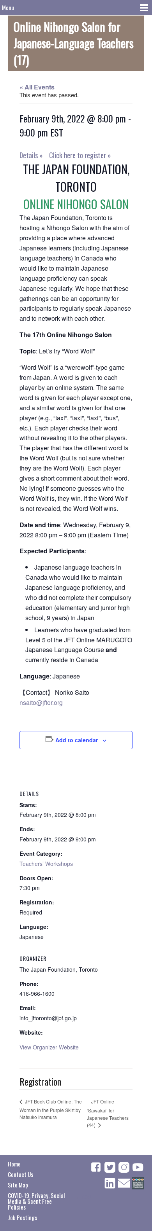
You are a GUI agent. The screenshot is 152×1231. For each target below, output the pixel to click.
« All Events (37, 86)
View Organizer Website (49, 1047)
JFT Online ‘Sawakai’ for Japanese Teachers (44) (108, 1113)
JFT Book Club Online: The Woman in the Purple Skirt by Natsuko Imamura (50, 1109)
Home (14, 1163)
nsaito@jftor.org (41, 702)
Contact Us (20, 1174)
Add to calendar (76, 740)
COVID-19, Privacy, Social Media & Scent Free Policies (36, 1201)
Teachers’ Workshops (46, 863)
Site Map (18, 1184)
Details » (31, 155)
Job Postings (22, 1217)
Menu (8, 7)
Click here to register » (80, 155)
